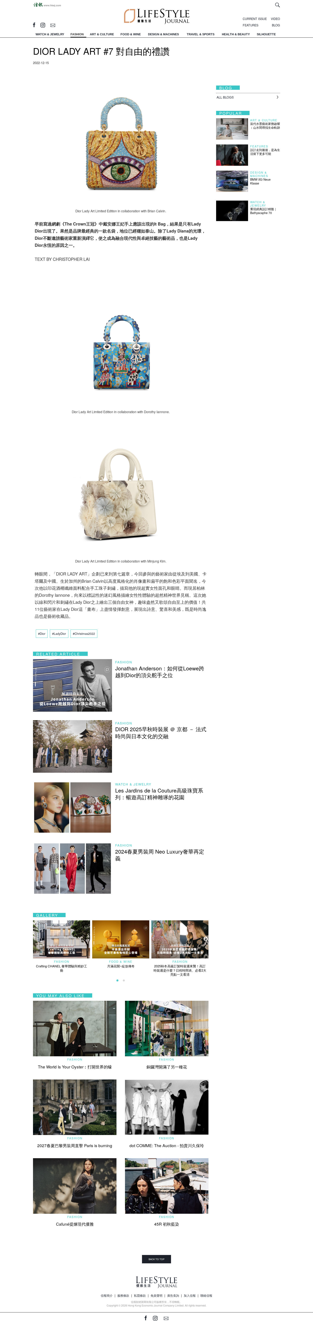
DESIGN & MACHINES (163, 34)
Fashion (123, 662)
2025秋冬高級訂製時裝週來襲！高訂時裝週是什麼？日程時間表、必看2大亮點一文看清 (180, 970)
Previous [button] (35, 939)
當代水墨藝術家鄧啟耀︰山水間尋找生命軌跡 (265, 125)
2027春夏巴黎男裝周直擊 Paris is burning (74, 1145)
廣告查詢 (173, 1295)
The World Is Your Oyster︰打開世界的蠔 (75, 1066)
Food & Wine (120, 961)
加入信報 (190, 1295)
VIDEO (275, 19)
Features (259, 146)
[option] (61, 946)
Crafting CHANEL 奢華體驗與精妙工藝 (61, 968)
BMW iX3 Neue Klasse (260, 181)
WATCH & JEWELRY (50, 34)
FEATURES (250, 25)
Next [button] (205, 939)
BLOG (276, 25)
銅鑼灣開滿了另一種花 (166, 1066)
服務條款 (123, 1295)
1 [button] (117, 980)
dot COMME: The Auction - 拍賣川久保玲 (166, 1145)
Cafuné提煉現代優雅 (75, 1224)
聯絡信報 (206, 1295)
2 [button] (124, 980)
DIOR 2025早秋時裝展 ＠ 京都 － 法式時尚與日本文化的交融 (160, 732)
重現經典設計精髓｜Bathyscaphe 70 (263, 211)
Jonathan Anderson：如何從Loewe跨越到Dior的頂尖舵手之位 (159, 671)
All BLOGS (225, 97)
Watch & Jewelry (133, 784)
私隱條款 (140, 1295)
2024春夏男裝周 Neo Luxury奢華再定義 (159, 854)
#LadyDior (59, 633)
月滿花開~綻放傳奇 (121, 966)
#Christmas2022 (84, 633)
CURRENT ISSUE (255, 19)
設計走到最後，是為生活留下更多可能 (265, 152)
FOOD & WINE (131, 34)
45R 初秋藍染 (166, 1224)
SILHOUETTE (266, 34)
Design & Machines (259, 174)
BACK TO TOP (156, 1259)
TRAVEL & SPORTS (200, 34)
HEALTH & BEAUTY (236, 34)
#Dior (41, 633)
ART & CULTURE (102, 34)
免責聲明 (156, 1295)
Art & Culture (263, 120)
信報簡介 (107, 1295)
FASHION (77, 34)
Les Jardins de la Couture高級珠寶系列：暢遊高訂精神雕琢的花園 (159, 793)
